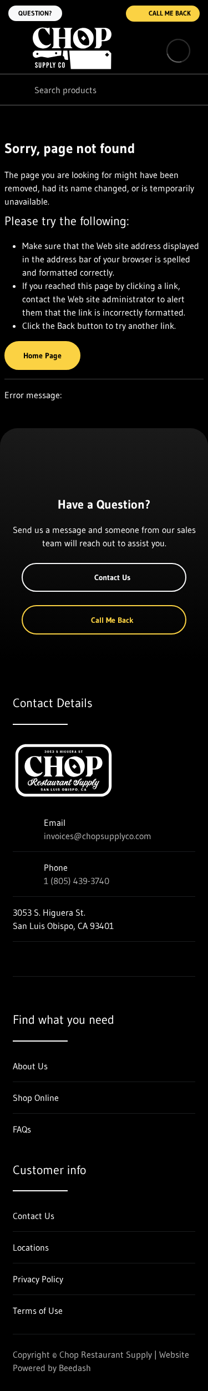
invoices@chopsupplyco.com (97, 835)
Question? (35, 13)
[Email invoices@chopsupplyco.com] (88, 13)
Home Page (42, 356)
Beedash (75, 1367)
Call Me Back (170, 13)
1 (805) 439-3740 (76, 880)
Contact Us (112, 577)
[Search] (16, 89)
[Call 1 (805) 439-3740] (110, 13)
